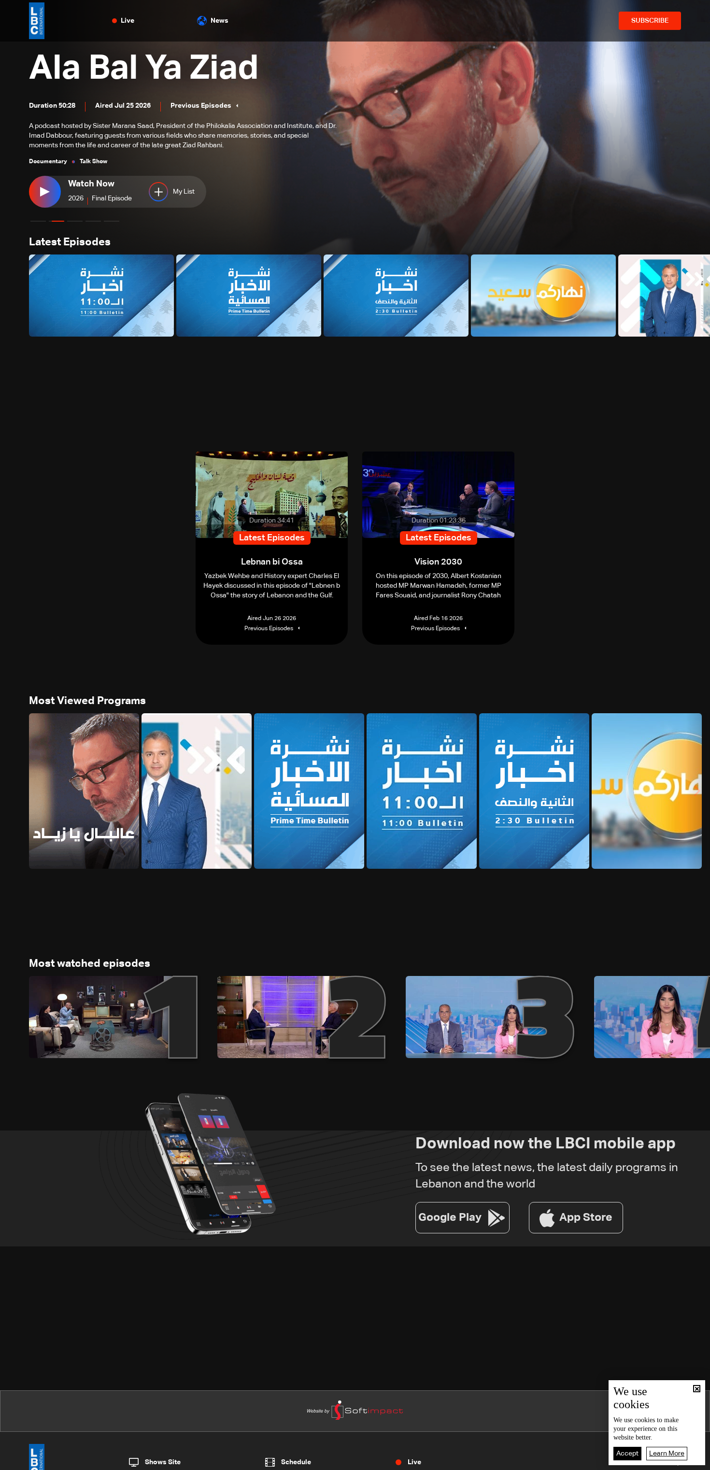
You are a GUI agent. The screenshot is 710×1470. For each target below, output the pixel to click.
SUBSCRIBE (649, 20)
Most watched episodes (89, 964)
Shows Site (163, 1462)
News (219, 20)
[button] (38, 221)
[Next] (698, 295)
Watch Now (91, 184)
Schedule (296, 1462)
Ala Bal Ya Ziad (144, 69)
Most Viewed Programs (87, 701)
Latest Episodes (70, 242)
